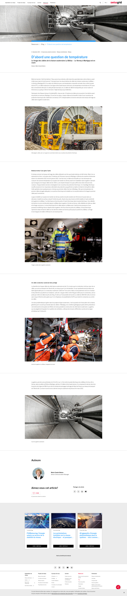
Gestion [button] (26, 580)
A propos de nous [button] (31, 2)
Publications (80, 584)
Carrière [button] (39, 2)
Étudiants (67, 584)
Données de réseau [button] (28, 585)
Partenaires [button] (52, 2)
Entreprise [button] (54, 576)
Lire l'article (37, 546)
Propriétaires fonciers (42, 584)
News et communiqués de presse (83, 577)
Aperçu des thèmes (95, 588)
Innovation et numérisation (57, 584)
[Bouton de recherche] (100, 2)
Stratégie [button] (53, 578)
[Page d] (116, 3)
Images (79, 586)
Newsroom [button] (45, 2)
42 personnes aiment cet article (48, 52)
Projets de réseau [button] (21, 2)
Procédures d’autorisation (43, 582)
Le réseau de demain (42, 578)
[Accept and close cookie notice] (124, 592)
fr (105, 2)
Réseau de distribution (62, 52)
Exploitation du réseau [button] (10, 2)
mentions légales (82, 593)
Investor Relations (55, 580)
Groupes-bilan (94, 580)
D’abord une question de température (59, 44)
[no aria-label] (74, 491)
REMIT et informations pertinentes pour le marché (97, 585)
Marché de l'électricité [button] (27, 583)
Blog (42, 44)
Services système (95, 582)
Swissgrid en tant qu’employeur (68, 579)
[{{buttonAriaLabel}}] (118, 587)
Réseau (69, 52)
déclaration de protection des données (62, 593)
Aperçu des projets (42, 576)
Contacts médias (81, 588)
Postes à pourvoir (68, 576)
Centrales (93, 578)
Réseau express (41, 580)
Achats (53, 582)
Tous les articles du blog (63, 555)
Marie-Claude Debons (40, 66)
